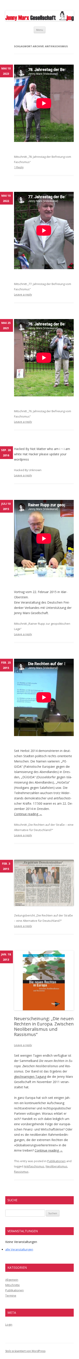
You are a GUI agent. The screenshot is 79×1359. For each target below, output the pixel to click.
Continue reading (28, 814)
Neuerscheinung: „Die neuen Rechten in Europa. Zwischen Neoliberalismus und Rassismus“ (44, 1026)
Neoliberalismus (56, 1166)
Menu (39, 29)
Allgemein (11, 1280)
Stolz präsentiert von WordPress (25, 1351)
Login (8, 1324)
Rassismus (21, 1172)
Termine (10, 1295)
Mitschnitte (12, 1285)
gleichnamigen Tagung (30, 1076)
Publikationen (56, 1161)
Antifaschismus (34, 1166)
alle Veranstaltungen (19, 1249)
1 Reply (19, 167)
